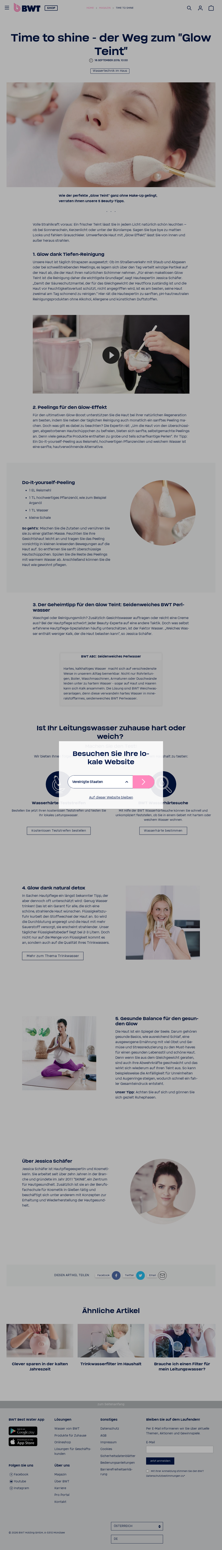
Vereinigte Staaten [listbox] (87, 782)
